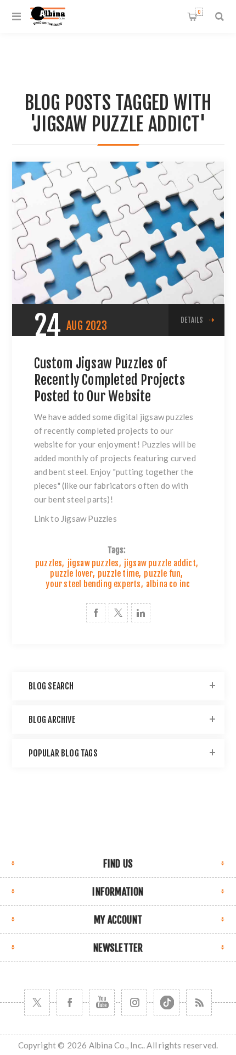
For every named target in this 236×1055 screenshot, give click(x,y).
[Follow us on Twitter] (37, 1002)
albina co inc (168, 584)
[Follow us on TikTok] (166, 1002)
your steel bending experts (93, 584)
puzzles (48, 563)
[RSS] (199, 1002)
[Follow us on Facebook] (69, 1002)
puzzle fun (162, 573)
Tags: (117, 550)
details (192, 320)
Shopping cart (199, 12)
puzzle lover (71, 573)
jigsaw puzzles (93, 563)
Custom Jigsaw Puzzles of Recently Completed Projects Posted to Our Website (109, 380)
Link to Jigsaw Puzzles (75, 518)
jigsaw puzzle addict (160, 563)
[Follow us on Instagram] (134, 1002)
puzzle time (118, 573)
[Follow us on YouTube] (102, 1002)
